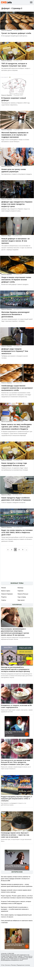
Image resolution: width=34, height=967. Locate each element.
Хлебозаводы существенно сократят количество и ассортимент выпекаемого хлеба (17, 388)
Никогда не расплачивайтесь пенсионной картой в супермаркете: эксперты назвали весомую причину (15, 669)
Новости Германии (7, 594)
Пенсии (3, 587)
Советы (3, 600)
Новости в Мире (6, 235)
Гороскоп (20, 590)
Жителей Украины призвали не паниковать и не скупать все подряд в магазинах (14, 135)
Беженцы (20, 587)
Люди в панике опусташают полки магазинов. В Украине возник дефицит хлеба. (16, 279)
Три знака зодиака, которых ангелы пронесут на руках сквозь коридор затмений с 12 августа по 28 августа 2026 (15, 878)
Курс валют (21, 600)
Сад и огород (22, 597)
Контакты (7, 965)
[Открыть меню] (31, 2)
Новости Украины (6, 30)
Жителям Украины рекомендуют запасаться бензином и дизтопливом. (15, 314)
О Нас (2, 965)
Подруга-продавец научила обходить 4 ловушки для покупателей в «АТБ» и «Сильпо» (16, 799)
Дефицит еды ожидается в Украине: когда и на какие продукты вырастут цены (17, 204)
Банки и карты (5, 590)
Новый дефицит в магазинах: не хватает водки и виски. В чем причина (15, 241)
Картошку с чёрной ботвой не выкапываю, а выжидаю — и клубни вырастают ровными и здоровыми (15, 909)
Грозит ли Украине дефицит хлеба (16, 33)
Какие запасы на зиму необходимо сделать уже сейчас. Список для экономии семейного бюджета (16, 426)
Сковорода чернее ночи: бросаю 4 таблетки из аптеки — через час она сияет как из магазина (15, 835)
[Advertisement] (12, 568)
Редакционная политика (23, 965)
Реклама (13, 965)
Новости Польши (23, 594)
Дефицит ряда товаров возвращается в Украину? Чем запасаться (14, 351)
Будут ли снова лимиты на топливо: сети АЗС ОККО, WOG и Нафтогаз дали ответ (17, 532)
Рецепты (4, 597)
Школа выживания (6, 421)
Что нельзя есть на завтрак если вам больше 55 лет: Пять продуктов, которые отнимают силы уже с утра (15, 762)
